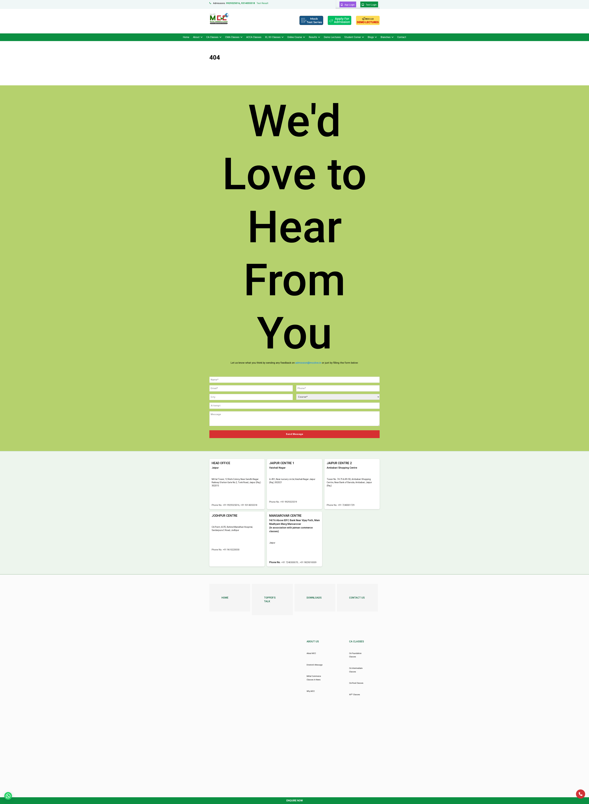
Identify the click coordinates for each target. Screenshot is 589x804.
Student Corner (352, 37)
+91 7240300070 (290, 562)
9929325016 (233, 3)
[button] (8, 796)
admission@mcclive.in (308, 362)
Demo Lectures (332, 37)
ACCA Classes (253, 37)
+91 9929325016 (231, 505)
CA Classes (212, 37)
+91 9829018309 (308, 562)
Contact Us (357, 597)
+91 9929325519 (288, 501)
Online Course (294, 37)
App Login (349, 4)
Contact (401, 37)
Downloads (314, 597)
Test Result (262, 3)
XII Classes (354, 695)
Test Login (371, 4)
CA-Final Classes (356, 683)
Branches (386, 37)
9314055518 (248, 3)
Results (313, 37)
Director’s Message (314, 665)
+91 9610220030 (231, 549)
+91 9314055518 (249, 505)
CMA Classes (232, 37)
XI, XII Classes (273, 37)
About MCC (311, 653)
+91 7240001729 (346, 505)
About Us (313, 641)
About (196, 37)
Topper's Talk (269, 599)
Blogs (371, 37)
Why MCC (311, 691)
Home (186, 37)
